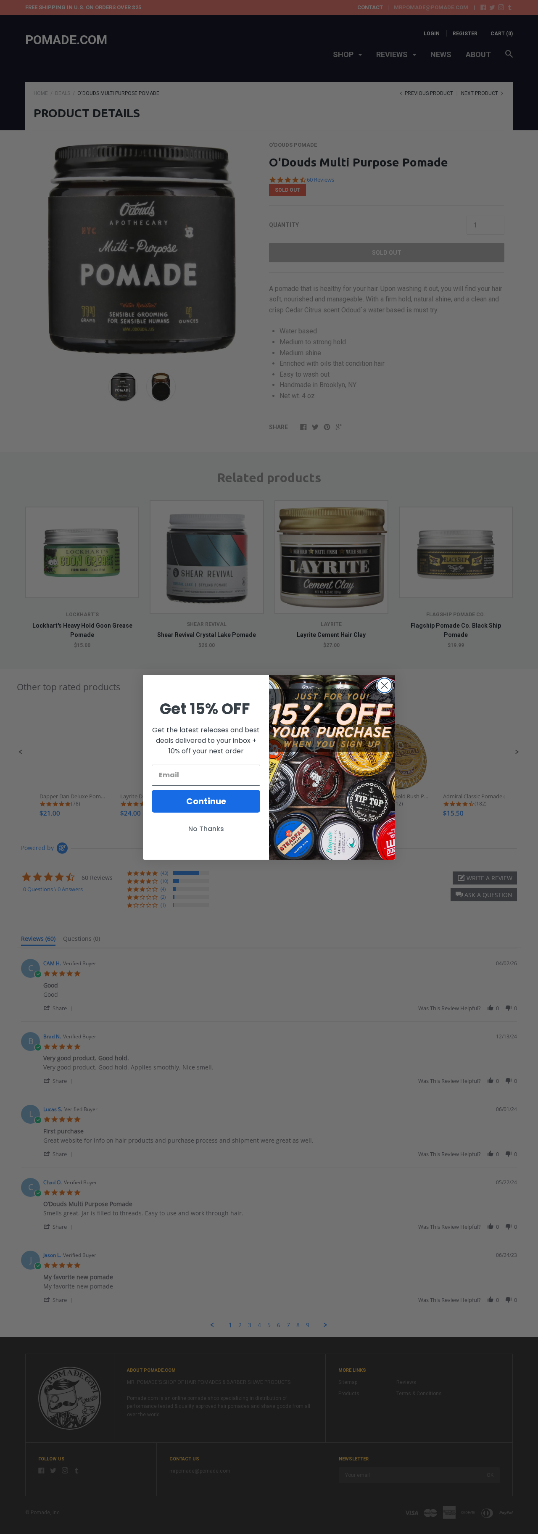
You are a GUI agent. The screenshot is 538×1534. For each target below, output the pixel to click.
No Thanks (206, 829)
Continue (206, 801)
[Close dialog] (384, 685)
